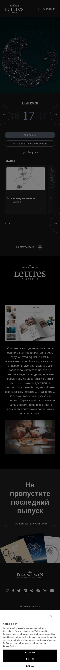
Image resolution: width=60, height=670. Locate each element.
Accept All (30, 652)
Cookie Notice (9, 646)
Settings (30, 666)
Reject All (30, 659)
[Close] (51, 616)
